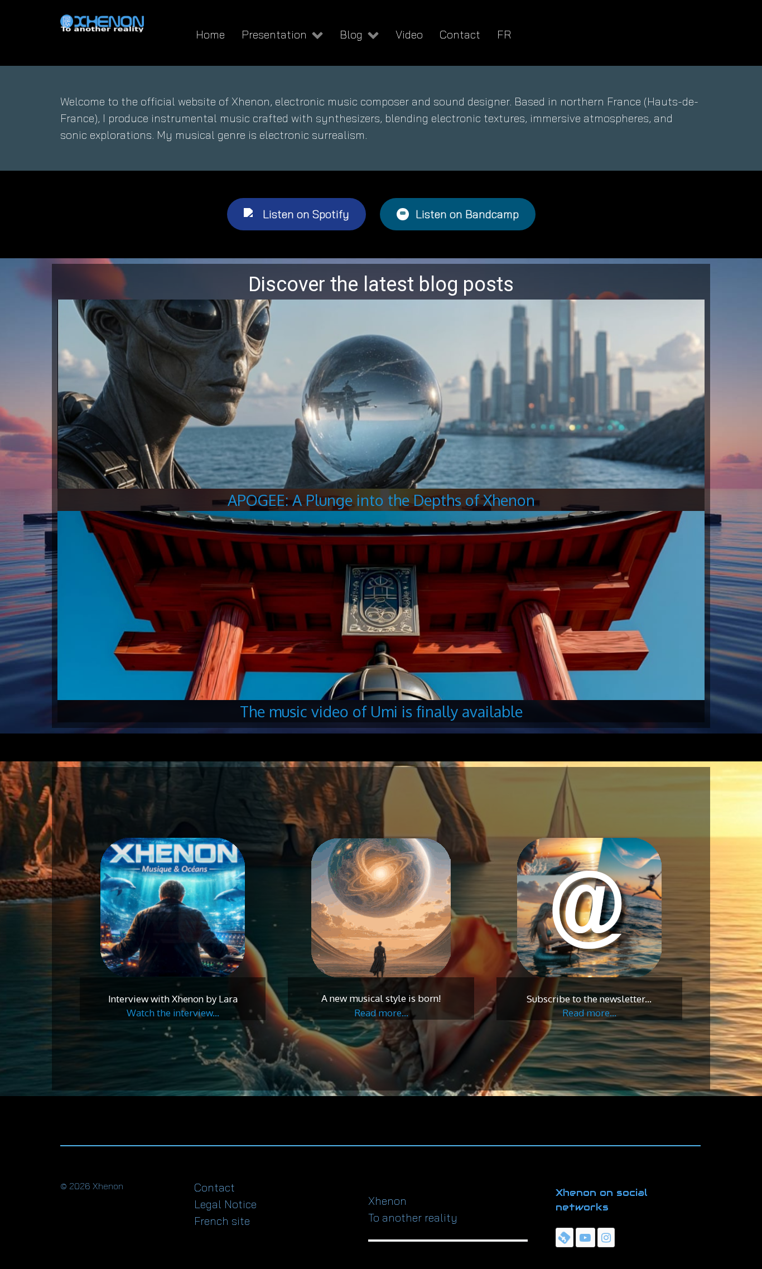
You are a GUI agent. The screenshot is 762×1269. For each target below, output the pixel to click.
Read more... (381, 1013)
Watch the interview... (173, 1013)
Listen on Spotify (306, 214)
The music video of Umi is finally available (381, 711)
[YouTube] (585, 1237)
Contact (214, 1187)
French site (222, 1221)
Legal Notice (225, 1204)
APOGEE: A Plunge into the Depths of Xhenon (381, 499)
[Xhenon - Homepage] (102, 23)
